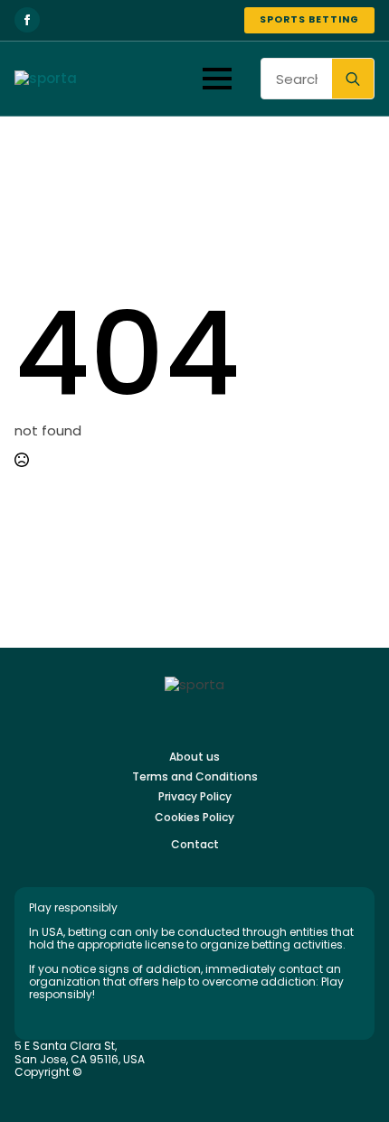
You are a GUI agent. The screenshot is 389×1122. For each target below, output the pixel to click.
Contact (195, 844)
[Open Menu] (217, 78)
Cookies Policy (194, 817)
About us (194, 757)
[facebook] (27, 20)
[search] (353, 79)
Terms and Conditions (195, 777)
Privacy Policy (195, 796)
